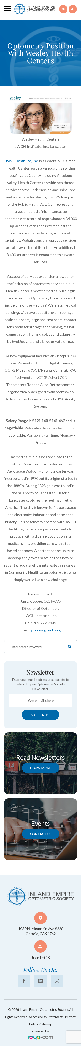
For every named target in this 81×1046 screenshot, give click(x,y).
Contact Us (40, 834)
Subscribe (40, 715)
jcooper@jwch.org (46, 630)
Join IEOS (40, 957)
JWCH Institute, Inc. (22, 161)
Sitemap (46, 1024)
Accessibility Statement (46, 1017)
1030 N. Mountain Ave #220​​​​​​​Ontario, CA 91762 (40, 931)
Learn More (40, 768)
